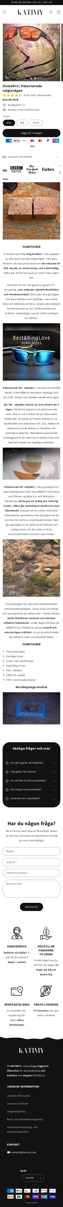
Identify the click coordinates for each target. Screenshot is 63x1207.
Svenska (30, 1177)
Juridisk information (18, 1096)
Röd (9, 123)
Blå (22, 123)
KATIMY (33, 1203)
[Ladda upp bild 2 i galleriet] (31, 78)
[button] (4, 12)
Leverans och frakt (17, 1103)
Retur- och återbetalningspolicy (25, 1119)
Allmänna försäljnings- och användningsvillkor (22, 1129)
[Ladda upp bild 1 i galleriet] (27, 78)
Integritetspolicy (16, 1111)
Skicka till (31, 907)
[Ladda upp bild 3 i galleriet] (35, 78)
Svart (36, 123)
